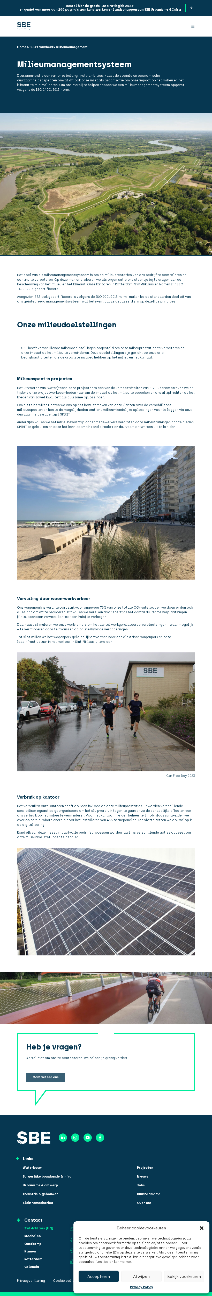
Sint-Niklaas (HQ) (38, 1228)
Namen (30, 1251)
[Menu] (193, 26)
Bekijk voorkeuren (184, 1276)
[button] (201, 1228)
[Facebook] (100, 1137)
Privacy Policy (141, 1287)
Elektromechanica (38, 1203)
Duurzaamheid (41, 47)
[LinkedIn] (63, 1137)
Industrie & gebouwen (40, 1194)
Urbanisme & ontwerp (40, 1185)
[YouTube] (88, 1137)
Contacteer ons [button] (46, 1077)
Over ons (144, 1203)
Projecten (145, 1168)
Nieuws (142, 1176)
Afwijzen (141, 1276)
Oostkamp (32, 1244)
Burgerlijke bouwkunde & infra (47, 1176)
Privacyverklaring (31, 1281)
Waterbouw (32, 1168)
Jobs (141, 1185)
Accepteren (98, 1276)
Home (21, 47)
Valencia (31, 1267)
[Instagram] (75, 1137)
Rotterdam (33, 1259)
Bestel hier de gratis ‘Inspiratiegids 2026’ (100, 6)
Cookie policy (64, 1281)
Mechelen (32, 1236)
